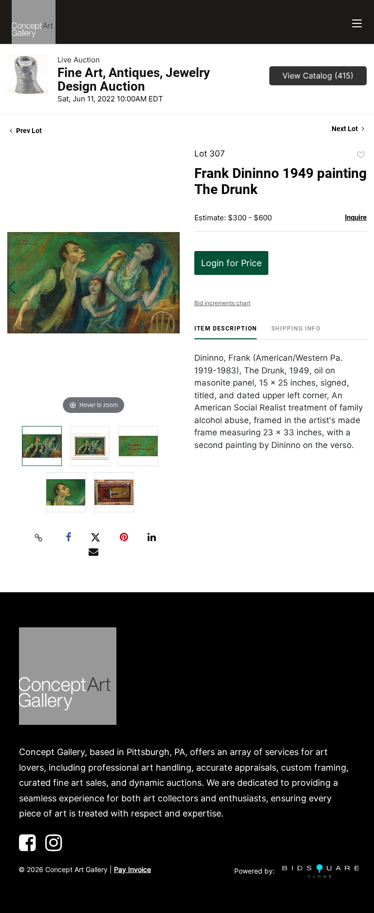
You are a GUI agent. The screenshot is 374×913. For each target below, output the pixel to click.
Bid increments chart (222, 303)
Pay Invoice (132, 869)
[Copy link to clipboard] (39, 538)
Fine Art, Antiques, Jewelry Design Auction (133, 79)
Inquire (356, 217)
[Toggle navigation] (357, 22)
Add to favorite (361, 155)
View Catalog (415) (318, 75)
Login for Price (231, 263)
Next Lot (345, 129)
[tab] (225, 332)
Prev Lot (28, 131)
